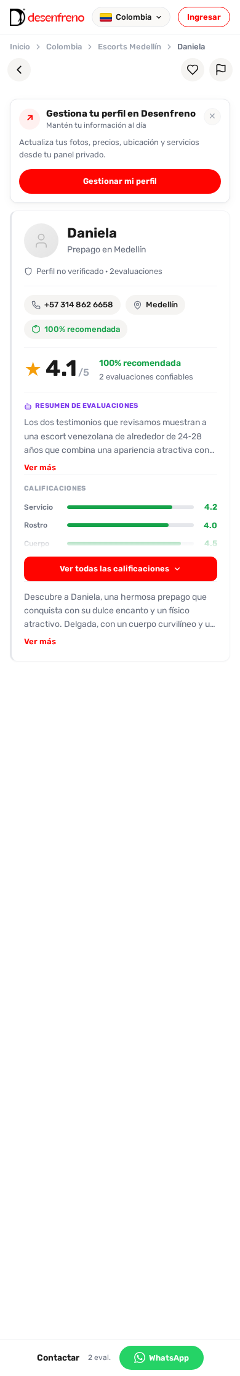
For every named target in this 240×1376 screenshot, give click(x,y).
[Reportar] (221, 69)
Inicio (20, 46)
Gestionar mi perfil (120, 181)
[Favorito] (192, 69)
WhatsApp (169, 1357)
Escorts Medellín (129, 46)
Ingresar (204, 17)
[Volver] (19, 69)
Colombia (64, 46)
